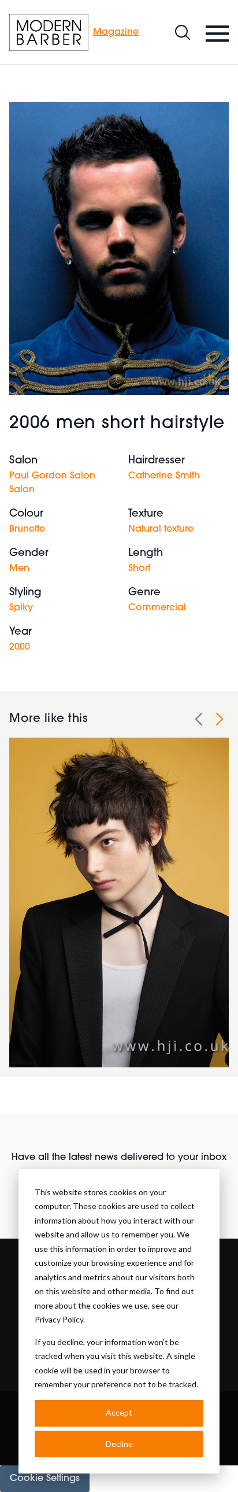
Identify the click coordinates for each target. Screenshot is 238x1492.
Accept (119, 1412)
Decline (119, 1444)
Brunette (27, 529)
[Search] (182, 32)
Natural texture (161, 529)
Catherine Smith (164, 476)
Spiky (21, 608)
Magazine (116, 32)
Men (19, 568)
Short (139, 568)
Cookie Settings (45, 1478)
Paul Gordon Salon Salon (52, 483)
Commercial (157, 608)
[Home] (48, 32)
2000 (19, 647)
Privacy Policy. (60, 1319)
